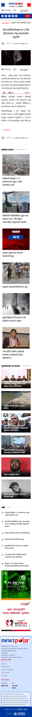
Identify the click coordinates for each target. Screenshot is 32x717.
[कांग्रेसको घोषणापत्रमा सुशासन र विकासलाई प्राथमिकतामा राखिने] (16, 445)
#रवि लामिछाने (6, 130)
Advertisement (5, 666)
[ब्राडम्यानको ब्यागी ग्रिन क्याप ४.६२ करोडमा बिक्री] (16, 489)
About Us (4, 664)
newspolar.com (13, 709)
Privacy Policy (5, 672)
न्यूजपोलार (8, 43)
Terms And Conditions (7, 669)
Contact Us (4, 675)
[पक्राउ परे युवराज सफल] (16, 467)
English (28, 16)
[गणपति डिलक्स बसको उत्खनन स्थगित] (16, 401)
